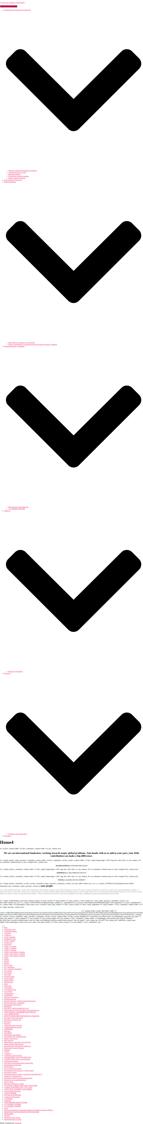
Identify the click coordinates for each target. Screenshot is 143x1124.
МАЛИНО (8, 1033)
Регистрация (8, 1082)
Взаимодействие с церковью (14, 1003)
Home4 (6, 963)
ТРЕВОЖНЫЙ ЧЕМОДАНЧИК (15, 1102)
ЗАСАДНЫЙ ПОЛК (11, 1014)
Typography (8, 988)
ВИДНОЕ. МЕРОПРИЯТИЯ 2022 (16, 1008)
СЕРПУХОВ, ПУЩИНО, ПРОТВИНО (18, 1089)
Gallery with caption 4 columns (14, 956)
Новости (7, 1050)
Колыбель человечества (12, 1020)
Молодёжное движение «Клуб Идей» (21, 342)
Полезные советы (10, 1072)
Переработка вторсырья (12, 1065)
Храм (6, 1108)
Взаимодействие (10, 999)
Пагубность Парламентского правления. (18, 1063)
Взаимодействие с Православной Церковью (20, 1001)
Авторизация (9, 993)
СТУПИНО (8, 1099)
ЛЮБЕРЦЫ (8, 1029)
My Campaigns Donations (13, 969)
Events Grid (8, 943)
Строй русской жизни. (12, 1097)
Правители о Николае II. (13, 1076)
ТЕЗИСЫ (7, 1101)
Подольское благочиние (12, 1069)
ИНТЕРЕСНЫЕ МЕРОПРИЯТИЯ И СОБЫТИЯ (21, 1016)
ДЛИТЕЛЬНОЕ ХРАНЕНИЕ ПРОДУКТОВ (20, 1012)
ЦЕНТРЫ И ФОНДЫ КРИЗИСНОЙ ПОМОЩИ (21, 1112)
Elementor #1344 (10, 939)
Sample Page (8, 982)
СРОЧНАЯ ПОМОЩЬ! (12, 1095)
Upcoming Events (10, 990)
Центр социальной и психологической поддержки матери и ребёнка (32, 344)
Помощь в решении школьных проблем (22, 170)
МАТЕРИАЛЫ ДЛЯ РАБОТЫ (15, 1037)
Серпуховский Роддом (12, 1091)
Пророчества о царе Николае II (15, 1080)
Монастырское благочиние (13, 1044)
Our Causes (8, 971)
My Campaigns (9, 967)
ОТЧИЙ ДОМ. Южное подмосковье (17, 1059)
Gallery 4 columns (10, 950)
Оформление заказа (11, 1061)
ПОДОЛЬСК (8, 1067)
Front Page (7, 944)
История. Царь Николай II (17, 834)
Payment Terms (9, 976)
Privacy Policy (9, 978)
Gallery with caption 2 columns (14, 952)
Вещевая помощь (14, 174)
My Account (8, 965)
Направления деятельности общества (17, 1046)
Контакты (7, 836)
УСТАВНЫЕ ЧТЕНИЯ (16, 509)
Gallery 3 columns (10, 948)
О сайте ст (8, 1054)
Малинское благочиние (12, 1035)
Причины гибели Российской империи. (18, 1078)
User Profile (8, 991)
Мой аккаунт (8, 1040)
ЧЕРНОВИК (8, 1114)
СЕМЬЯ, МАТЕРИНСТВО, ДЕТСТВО (18, 1087)
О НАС (6, 1052)
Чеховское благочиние (12, 1117)
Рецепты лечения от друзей (14, 1084)
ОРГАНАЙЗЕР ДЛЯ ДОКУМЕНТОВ (17, 1057)
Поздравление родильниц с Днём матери (18, 1070)
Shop (6, 984)
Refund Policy (9, 980)
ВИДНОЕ (7, 1006)
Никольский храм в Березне (18, 507)
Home (6, 958)
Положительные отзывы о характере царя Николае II (23, 1074)
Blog (5, 927)
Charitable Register (10, 931)
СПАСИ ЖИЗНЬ (10, 1093)
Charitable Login (9, 929)
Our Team (7, 975)
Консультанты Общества (13, 180)
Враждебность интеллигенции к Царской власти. (21, 1010)
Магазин (7, 1031)
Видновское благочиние (13, 1005)
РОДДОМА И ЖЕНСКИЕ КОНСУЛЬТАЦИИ (20, 1085)
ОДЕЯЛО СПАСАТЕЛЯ (13, 1055)
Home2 (6, 959)
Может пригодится (11, 1038)
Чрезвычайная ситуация (12, 1119)
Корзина (7, 1023)
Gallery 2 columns (10, 946)
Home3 (6, 961)
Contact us (7, 935)
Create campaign (9, 937)
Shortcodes (8, 986)
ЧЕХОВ (7, 1116)
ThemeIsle (18, 1123)
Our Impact (8, 973)
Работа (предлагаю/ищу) (17, 178)
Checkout (7, 933)
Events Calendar (9, 941)
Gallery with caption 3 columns (14, 954)
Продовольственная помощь (18, 176)
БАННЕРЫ (8, 995)
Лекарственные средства (17, 172)
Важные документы (15, 671)
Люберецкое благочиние (13, 1027)
